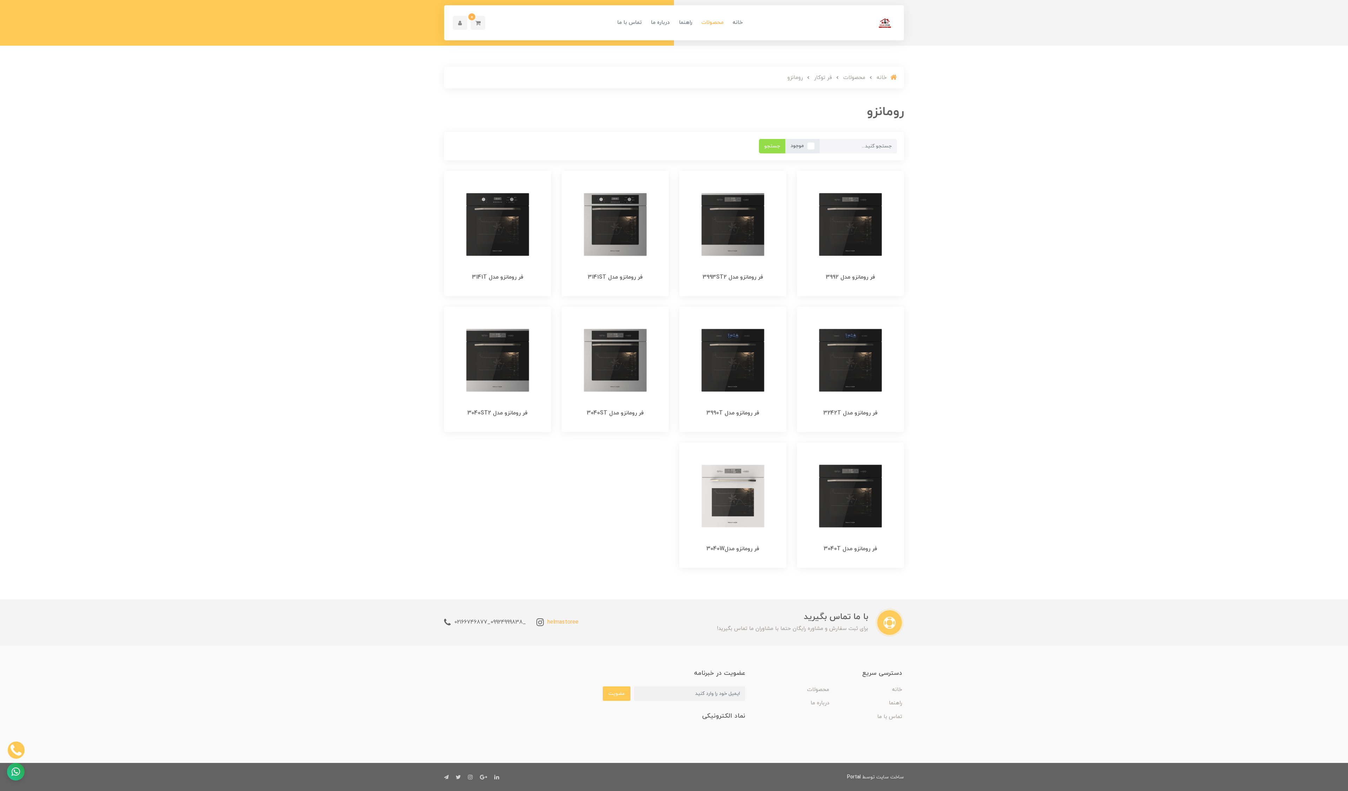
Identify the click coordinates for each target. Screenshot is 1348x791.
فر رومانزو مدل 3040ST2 (498, 413)
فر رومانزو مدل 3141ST (615, 277)
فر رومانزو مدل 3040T (850, 549)
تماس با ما (629, 22)
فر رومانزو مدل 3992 (850, 277)
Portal (854, 777)
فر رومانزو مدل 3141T (497, 277)
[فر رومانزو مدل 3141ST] (615, 224)
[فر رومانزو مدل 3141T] (498, 224)
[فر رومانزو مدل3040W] (733, 495)
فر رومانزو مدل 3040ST (615, 413)
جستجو (772, 146)
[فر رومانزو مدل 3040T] (850, 495)
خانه (738, 22)
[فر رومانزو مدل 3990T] (733, 360)
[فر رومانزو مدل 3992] (850, 224)
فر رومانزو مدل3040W (733, 549)
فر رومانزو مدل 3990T (733, 413)
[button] (478, 23)
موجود (797, 145)
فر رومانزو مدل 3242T (851, 413)
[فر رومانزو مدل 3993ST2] (733, 224)
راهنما (685, 22)
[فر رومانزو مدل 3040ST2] (498, 360)
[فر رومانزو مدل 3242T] (850, 360)
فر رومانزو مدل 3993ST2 (733, 277)
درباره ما (660, 22)
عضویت (616, 693)
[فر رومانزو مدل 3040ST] (615, 360)
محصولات (712, 22)
